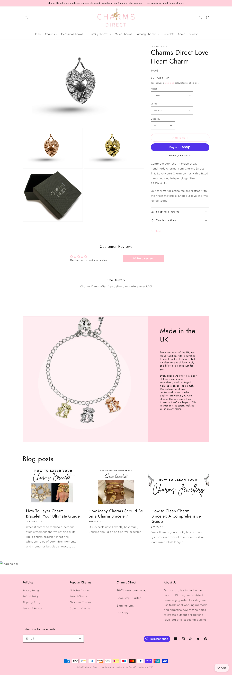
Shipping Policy (31, 602)
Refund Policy (31, 596)
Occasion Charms (80, 608)
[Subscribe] (80, 639)
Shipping (169, 83)
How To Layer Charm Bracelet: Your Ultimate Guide (53, 513)
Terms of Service (32, 608)
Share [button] (158, 231)
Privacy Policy (31, 590)
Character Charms (80, 602)
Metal (154, 88)
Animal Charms (79, 596)
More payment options (180, 155)
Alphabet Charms (80, 590)
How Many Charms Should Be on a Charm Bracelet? (116, 513)
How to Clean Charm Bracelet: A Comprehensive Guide (176, 516)
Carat (154, 103)
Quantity (155, 118)
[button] (26, 17)
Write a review (143, 258)
